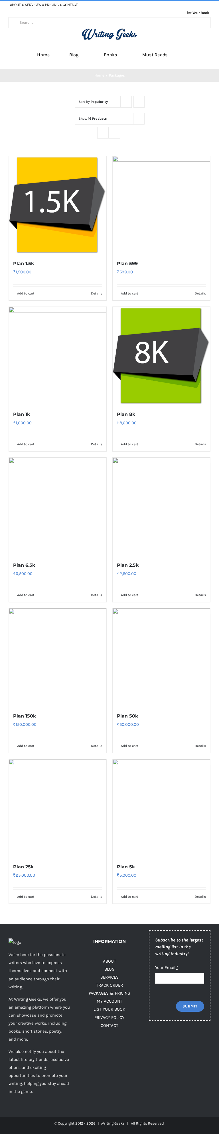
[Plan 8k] (161, 355)
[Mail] (163, 1052)
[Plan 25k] (57, 808)
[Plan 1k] (57, 355)
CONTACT (70, 5)
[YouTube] (186, 1039)
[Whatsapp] (152, 1052)
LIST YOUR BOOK (109, 1009)
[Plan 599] (161, 205)
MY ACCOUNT (109, 1001)
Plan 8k (126, 414)
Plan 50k (127, 716)
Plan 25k (23, 866)
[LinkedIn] (198, 1039)
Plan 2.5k (128, 565)
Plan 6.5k (24, 565)
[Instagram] (175, 1039)
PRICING (52, 5)
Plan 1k (21, 414)
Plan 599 (127, 263)
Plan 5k (126, 866)
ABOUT (15, 5)
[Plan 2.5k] (161, 506)
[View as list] (114, 132)
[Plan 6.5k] (57, 506)
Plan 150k (24, 716)
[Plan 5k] (161, 808)
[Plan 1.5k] (57, 205)
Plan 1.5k (23, 263)
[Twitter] (163, 1039)
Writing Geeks (113, 1123)
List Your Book (197, 13)
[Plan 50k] (161, 657)
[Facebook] (152, 1039)
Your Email (166, 967)
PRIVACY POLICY (109, 1017)
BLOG (109, 969)
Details (96, 293)
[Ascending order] (139, 102)
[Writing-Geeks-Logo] (109, 30)
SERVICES (33, 5)
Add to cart (26, 293)
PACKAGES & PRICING (109, 993)
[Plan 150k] (57, 657)
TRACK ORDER (109, 985)
